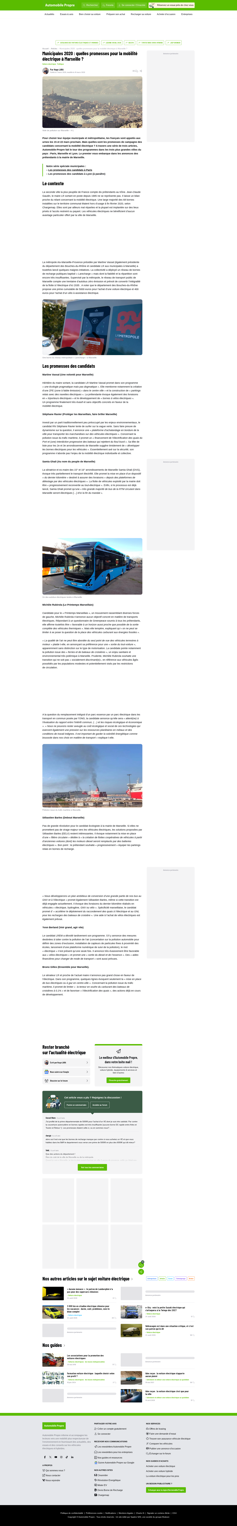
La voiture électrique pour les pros (162, 1476)
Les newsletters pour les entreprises (115, 1452)
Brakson (165, 1517)
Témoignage (180, 1278)
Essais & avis (66, 14)
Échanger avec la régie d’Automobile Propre (166, 1490)
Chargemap (103, 1495)
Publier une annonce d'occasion (165, 1448)
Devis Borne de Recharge (110, 1490)
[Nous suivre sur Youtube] (55, 1457)
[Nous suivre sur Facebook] (44, 1457)
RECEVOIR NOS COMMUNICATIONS (110, 1441)
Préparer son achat (115, 14)
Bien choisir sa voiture (90, 14)
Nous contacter (53, 1475)
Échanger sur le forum (160, 1453)
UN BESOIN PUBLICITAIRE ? (159, 1484)
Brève (191, 1278)
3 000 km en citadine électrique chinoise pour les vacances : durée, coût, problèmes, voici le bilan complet (88, 1309)
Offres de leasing (157, 1429)
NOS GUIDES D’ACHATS (157, 1461)
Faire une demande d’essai (162, 1434)
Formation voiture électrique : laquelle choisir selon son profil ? (90, 1374)
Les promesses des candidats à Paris (70, 170)
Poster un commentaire (76, 1105)
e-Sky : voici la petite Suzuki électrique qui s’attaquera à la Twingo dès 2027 (165, 1309)
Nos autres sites (103, 1470)
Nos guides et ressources (110, 1458)
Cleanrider (103, 1475)
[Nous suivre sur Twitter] (50, 1457)
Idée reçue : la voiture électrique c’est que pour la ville (167, 1392)
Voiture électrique (49, 64)
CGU (174, 1513)
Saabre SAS (136, 1517)
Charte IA (140, 1513)
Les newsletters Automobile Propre (114, 1447)
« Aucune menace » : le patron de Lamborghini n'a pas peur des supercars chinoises (90, 1290)
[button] (92, 1143)
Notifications (110, 1513)
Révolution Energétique (109, 1480)
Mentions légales (126, 1513)
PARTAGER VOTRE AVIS (105, 1424)
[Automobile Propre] (59, 5)
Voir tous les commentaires (92, 1167)
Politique (60, 64)
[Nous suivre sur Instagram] (61, 1457)
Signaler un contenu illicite (158, 1513)
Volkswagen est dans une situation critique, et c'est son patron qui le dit (169, 1327)
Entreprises (186, 14)
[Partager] (141, 70)
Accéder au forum (100, 1105)
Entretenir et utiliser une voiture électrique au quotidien (168, 1379)
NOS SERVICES (153, 1424)
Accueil (45, 48)
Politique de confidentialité (71, 1513)
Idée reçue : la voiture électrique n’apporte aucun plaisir (164, 1374)
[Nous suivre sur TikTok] (66, 1457)
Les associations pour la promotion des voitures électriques (85, 1357)
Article (162, 1278)
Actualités (49, 14)
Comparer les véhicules (160, 1443)
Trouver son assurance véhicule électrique (170, 1439)
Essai (170, 1278)
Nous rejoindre (53, 1480)
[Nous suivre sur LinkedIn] (72, 1457)
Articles (54, 48)
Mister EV (102, 1485)
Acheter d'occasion (166, 14)
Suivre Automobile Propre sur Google (116, 1462)
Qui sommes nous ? (55, 1470)
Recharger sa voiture (141, 14)
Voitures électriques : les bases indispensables (86, 1361)
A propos (47, 1465)
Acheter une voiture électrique (160, 1466)
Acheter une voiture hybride (159, 1471)
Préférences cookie (94, 1513)
